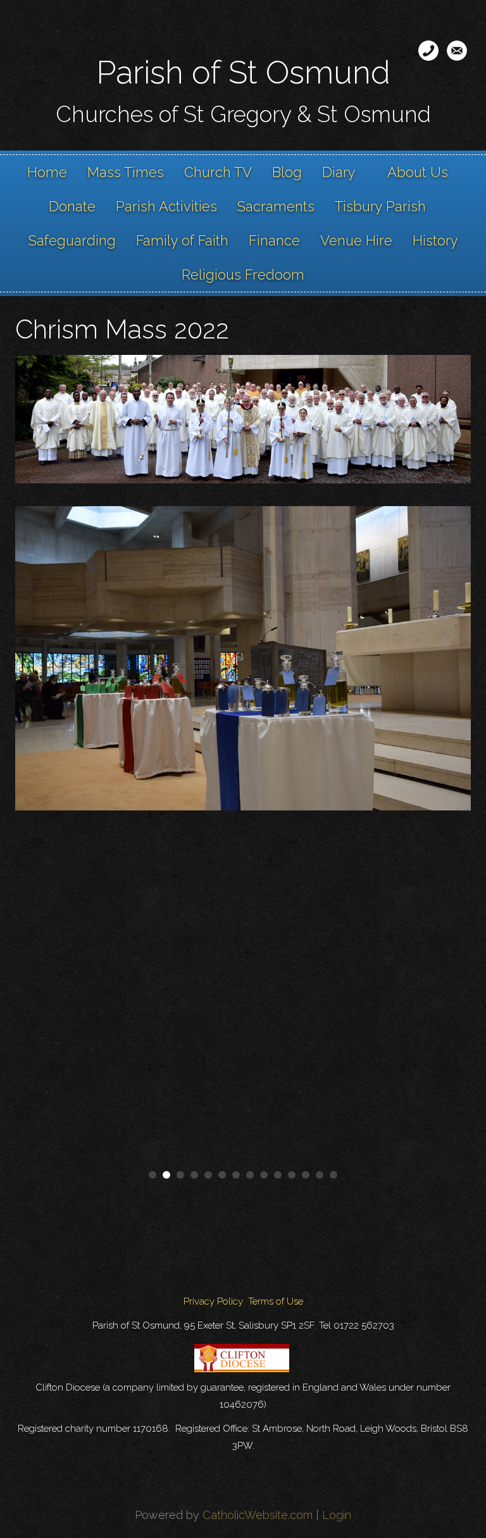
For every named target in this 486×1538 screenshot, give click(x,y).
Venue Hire (356, 240)
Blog (287, 172)
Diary (339, 172)
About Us (417, 172)
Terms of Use (275, 1301)
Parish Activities (166, 206)
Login (336, 1515)
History (435, 240)
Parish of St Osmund (243, 72)
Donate (72, 206)
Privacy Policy (213, 1301)
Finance (274, 240)
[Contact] (428, 50)
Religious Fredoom (243, 274)
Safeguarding (72, 240)
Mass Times (125, 172)
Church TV (218, 172)
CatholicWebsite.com (257, 1515)
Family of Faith (182, 240)
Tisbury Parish (380, 206)
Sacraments (276, 206)
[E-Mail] (457, 50)
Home (47, 172)
